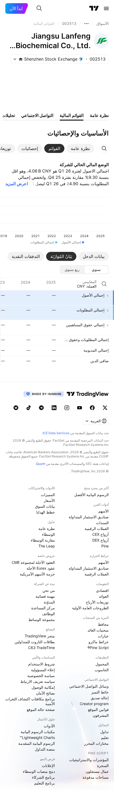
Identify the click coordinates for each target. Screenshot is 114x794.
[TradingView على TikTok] (28, 407)
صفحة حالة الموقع (41, 709)
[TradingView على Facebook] (92, 407)
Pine (105, 546)
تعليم (105, 737)
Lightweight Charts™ (37, 737)
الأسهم (103, 511)
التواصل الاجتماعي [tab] (37, 115)
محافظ (103, 624)
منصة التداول (45, 749)
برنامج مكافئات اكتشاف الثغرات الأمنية (30, 701)
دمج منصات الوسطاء (39, 771)
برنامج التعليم (44, 783)
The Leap (46, 546)
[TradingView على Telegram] (41, 407)
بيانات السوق (45, 506)
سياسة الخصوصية (41, 675)
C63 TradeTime (41, 647)
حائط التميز (100, 692)
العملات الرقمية (97, 528)
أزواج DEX (100, 540)
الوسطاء (48, 534)
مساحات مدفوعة (95, 777)
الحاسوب (102, 670)
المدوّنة (49, 602)
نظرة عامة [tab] (99, 115)
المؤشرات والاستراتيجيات (89, 759)
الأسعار (49, 500)
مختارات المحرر (96, 743)
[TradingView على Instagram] (67, 407)
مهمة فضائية (45, 596)
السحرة (103, 765)
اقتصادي (102, 590)
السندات (102, 522)
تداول (104, 731)
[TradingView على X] (105, 407)
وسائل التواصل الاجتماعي (89, 686)
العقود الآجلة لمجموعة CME (33, 562)
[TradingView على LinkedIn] (54, 407)
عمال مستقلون (97, 771)
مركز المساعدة (43, 608)
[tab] (80, 148)
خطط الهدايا (45, 512)
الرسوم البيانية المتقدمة (36, 743)
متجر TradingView (40, 636)
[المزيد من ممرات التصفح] (86, 23)
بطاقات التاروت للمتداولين (35, 641)
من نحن (48, 590)
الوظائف (48, 613)
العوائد (104, 596)
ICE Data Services (56, 433)
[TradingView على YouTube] (79, 407)
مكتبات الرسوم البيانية (38, 731)
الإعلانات (48, 765)
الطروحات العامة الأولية (90, 608)
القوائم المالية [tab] (72, 115)
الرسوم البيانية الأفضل (91, 494)
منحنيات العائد (98, 630)
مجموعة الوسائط (41, 619)
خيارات (103, 636)
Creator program (94, 703)
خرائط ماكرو (99, 641)
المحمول (102, 664)
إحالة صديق (100, 698)
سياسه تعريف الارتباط (37, 681)
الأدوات (49, 726)
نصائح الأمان (45, 693)
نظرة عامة (46, 528)
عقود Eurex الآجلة (41, 568)
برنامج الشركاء (43, 777)
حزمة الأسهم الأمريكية (37, 574)
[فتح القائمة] (106, 8)
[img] (20, 59)
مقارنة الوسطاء (43, 540)
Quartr (40, 464)
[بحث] (39, 8)
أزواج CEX (100, 534)
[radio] (96, 269)
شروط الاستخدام (41, 664)
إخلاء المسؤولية (43, 670)
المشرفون (101, 715)
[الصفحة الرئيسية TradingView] (94, 8)
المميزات (48, 494)
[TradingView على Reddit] (16, 407)
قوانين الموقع (98, 709)
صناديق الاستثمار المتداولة (89, 517)
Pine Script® (98, 647)
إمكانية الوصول (43, 687)
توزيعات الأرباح (97, 602)
